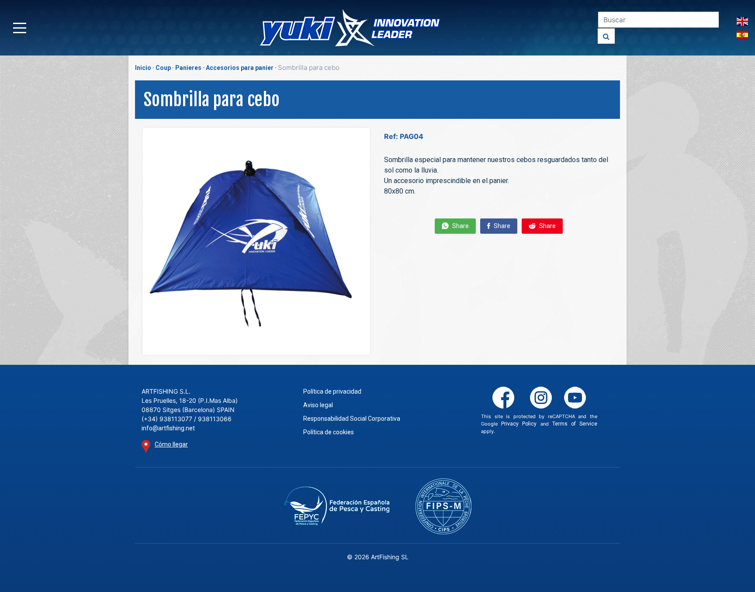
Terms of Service (574, 424)
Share (460, 225)
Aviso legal (318, 405)
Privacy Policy (519, 424)
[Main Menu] (20, 28)
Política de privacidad (332, 391)
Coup (163, 67)
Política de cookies (328, 432)
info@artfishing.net (168, 428)
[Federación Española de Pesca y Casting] (336, 506)
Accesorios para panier (240, 67)
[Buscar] (606, 36)
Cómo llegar (171, 444)
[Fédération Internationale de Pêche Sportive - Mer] (443, 506)
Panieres (188, 67)
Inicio (143, 67)
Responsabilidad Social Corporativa (351, 418)
